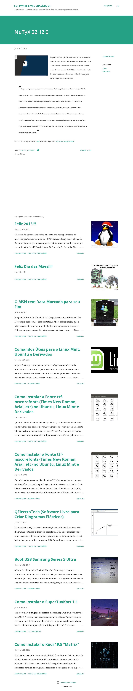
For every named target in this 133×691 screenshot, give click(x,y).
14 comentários (34, 631)
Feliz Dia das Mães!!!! (33, 266)
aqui (38, 141)
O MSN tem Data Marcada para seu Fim (47, 304)
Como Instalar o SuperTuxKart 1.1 (46, 601)
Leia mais (80, 253)
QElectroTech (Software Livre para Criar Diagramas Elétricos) (47, 514)
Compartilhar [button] (108, 57)
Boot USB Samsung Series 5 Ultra (45, 559)
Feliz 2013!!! (25, 223)
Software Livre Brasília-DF (32, 5)
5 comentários (34, 589)
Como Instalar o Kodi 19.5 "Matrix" (47, 644)
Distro (105, 68)
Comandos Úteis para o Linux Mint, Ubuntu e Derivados (47, 352)
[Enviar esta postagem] (38, 150)
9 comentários (34, 384)
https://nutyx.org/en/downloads (65, 141)
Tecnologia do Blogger (67, 682)
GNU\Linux (106, 71)
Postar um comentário (37, 253)
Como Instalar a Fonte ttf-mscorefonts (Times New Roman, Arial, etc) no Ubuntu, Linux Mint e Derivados (47, 404)
